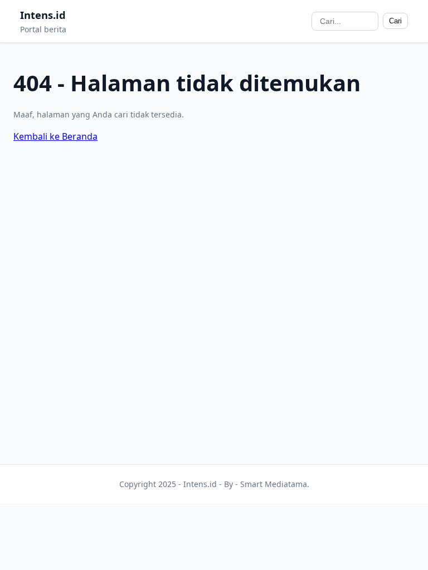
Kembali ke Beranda (55, 136)
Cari (395, 21)
